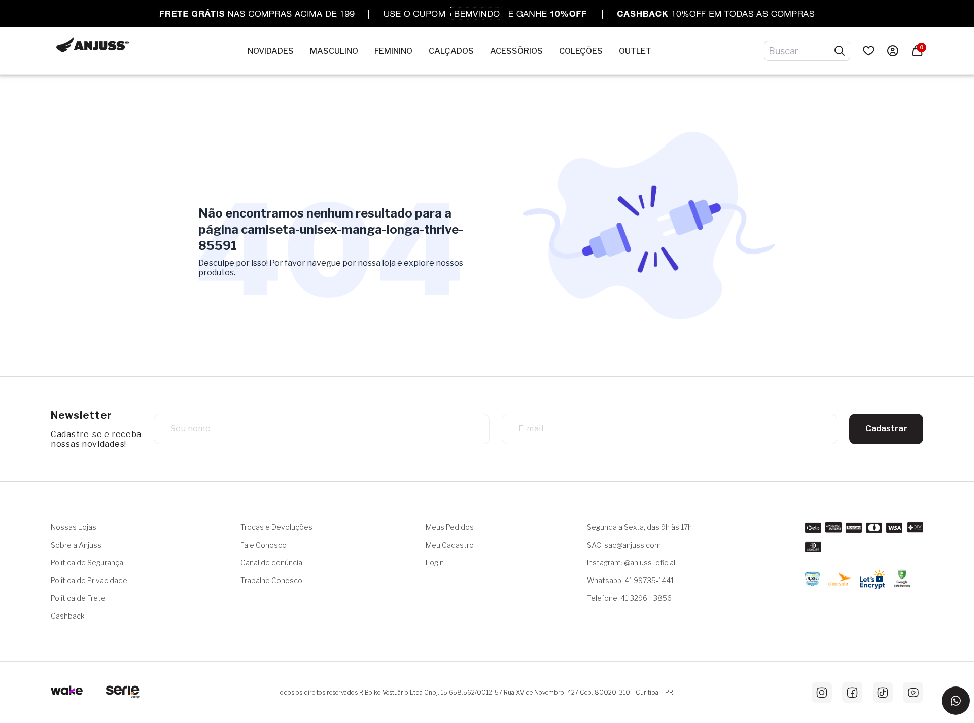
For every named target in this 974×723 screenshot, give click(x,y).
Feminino (393, 51)
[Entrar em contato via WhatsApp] (956, 700)
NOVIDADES (271, 51)
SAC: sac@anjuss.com (624, 544)
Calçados (451, 51)
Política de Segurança (87, 562)
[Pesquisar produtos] (839, 50)
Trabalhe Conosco (271, 580)
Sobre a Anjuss (76, 544)
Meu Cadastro (450, 544)
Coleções (581, 51)
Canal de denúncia (271, 562)
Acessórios (516, 51)
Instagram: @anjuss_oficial (631, 562)
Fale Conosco (263, 544)
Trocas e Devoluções (276, 527)
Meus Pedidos (450, 527)
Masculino (334, 51)
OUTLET (635, 51)
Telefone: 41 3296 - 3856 (629, 598)
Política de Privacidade (89, 580)
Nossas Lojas (73, 527)
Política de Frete (78, 598)
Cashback (68, 615)
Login (435, 562)
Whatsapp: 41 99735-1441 (630, 580)
